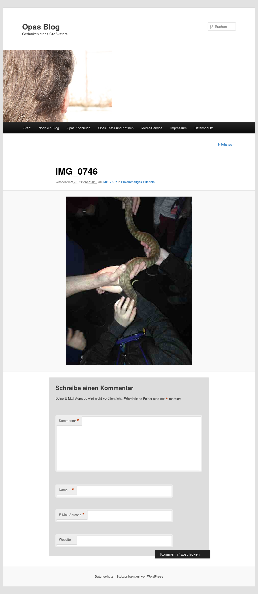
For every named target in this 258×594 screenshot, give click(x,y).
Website (65, 539)
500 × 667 (110, 182)
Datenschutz (204, 127)
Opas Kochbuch (78, 127)
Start (26, 127)
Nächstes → (227, 144)
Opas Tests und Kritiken (116, 127)
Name (66, 490)
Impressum (178, 127)
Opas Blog (41, 26)
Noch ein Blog (49, 127)
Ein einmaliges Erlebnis (138, 182)
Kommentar (69, 421)
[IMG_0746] (129, 281)
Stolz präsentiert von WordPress (140, 576)
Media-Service (151, 127)
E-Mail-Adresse (72, 515)
